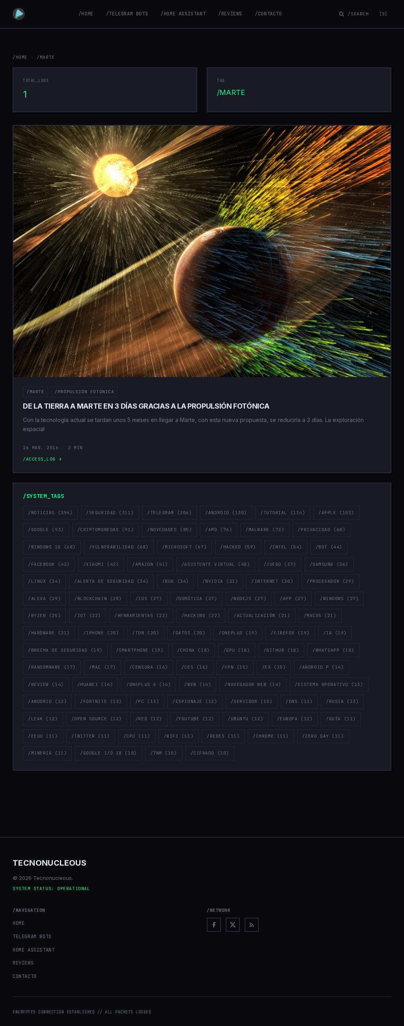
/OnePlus (238, 633)
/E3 (274, 667)
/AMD (218, 529)
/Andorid (47, 701)
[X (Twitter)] (233, 925)
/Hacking (200, 615)
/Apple (336, 512)
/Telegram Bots (127, 14)
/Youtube (195, 718)
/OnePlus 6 (148, 684)
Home (18, 923)
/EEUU (43, 736)
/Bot (329, 547)
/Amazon (150, 564)
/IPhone (101, 633)
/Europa (295, 718)
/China (193, 650)
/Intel (285, 547)
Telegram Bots (32, 936)
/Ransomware (52, 667)
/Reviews (230, 14)
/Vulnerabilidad (119, 547)
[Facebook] (214, 925)
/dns (299, 701)
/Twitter (90, 736)
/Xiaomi (101, 564)
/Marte (35, 391)
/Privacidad (321, 529)
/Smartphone (140, 650)
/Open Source (96, 718)
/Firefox (290, 633)
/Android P (321, 667)
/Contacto (268, 14)
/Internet (272, 581)
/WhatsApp (333, 650)
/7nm (163, 753)
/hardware (49, 633)
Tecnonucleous (49, 863)
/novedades (169, 529)
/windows (339, 598)
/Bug (175, 581)
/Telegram (169, 512)
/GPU (236, 650)
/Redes (223, 736)
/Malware (264, 529)
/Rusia (342, 701)
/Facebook (49, 564)
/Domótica (196, 598)
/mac (102, 667)
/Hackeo (238, 547)
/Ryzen (44, 615)
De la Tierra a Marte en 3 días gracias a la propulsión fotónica (146, 406)
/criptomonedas (105, 529)
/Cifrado (210, 753)
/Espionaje (194, 701)
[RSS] (252, 925)
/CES (194, 667)
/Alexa (44, 598)
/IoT (87, 615)
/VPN (235, 667)
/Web (197, 684)
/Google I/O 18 (108, 753)
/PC (147, 701)
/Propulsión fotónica (84, 391)
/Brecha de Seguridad (65, 650)
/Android (226, 512)
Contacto (25, 976)
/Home (86, 14)
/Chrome (271, 736)
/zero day (323, 736)
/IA (335, 633)
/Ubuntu (246, 718)
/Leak (43, 718)
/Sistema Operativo (329, 684)
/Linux (44, 581)
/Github (281, 650)
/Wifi (179, 736)
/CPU (136, 736)
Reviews (23, 963)
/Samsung (329, 564)
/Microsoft (184, 547)
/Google (46, 529)
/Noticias (50, 512)
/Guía (341, 718)
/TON (145, 633)
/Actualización (262, 615)
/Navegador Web (252, 684)
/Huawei (95, 684)
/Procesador (330, 581)
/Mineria (47, 753)
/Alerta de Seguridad (111, 581)
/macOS (320, 615)
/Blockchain (98, 598)
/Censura (148, 667)
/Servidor (252, 701)
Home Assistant (33, 950)
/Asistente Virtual (215, 564)
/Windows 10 (52, 547)
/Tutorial (282, 512)
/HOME (20, 57)
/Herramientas (141, 615)
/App (293, 598)
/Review (46, 684)
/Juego (280, 564)
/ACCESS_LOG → (42, 459)
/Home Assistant (183, 14)
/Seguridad (110, 512)
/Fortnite (101, 701)
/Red (148, 718)
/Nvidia (220, 581)
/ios (148, 598)
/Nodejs (249, 598)
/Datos (188, 633)
